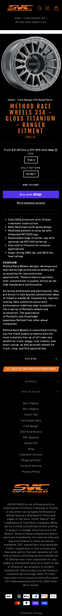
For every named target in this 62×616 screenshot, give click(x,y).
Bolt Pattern (30, 168)
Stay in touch (31, 392)
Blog (31, 448)
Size (31, 153)
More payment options (31, 202)
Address (31, 381)
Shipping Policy (31, 460)
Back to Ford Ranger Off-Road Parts (33, 369)
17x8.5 (31, 159)
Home (18, 18)
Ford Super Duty (31, 420)
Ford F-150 (31, 414)
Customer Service (31, 454)
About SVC (31, 442)
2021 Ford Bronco (31, 431)
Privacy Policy (31, 471)
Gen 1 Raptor (31, 403)
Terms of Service (31, 465)
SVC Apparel (31, 437)
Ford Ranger (31, 426)
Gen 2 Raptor (31, 408)
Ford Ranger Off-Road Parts (35, 99)
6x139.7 (30, 173)
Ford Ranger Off (34, 18)
